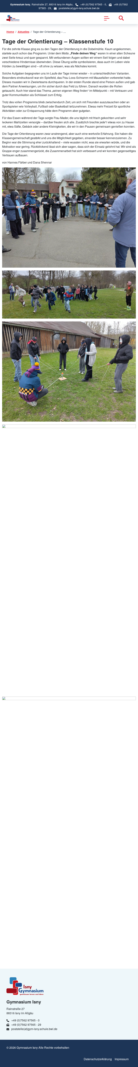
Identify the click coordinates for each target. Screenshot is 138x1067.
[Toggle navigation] (106, 18)
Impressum (122, 1059)
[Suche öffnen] (121, 18)
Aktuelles (23, 32)
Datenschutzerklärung (98, 1059)
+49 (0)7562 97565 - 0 (93, 4)
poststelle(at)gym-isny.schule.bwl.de (79, 8)
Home (10, 32)
